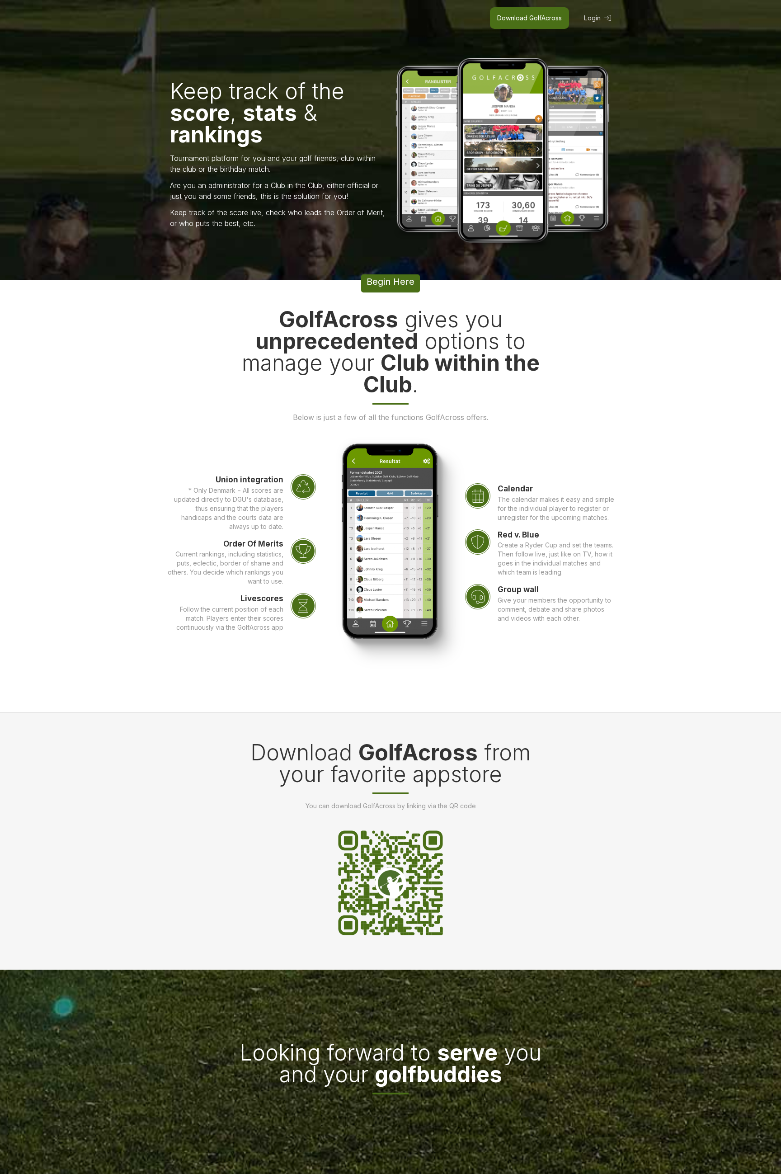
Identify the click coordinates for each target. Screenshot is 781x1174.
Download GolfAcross (529, 18)
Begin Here (390, 281)
